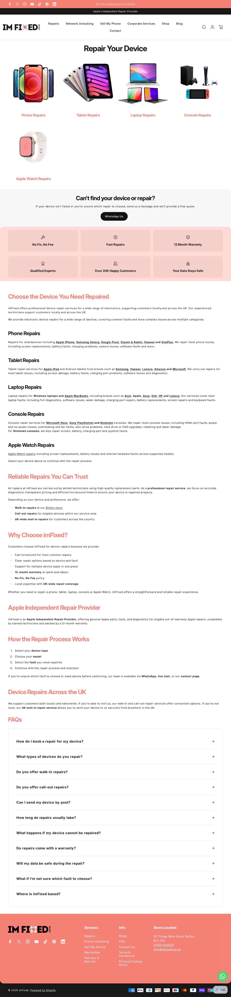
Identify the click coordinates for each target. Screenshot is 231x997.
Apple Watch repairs (22, 453)
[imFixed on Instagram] (24, 4)
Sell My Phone (94, 947)
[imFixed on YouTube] (32, 4)
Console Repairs (197, 115)
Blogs (123, 936)
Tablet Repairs (88, 115)
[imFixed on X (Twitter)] (17, 4)
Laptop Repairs (143, 115)
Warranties (92, 952)
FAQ (122, 941)
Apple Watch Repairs (33, 178)
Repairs (89, 936)
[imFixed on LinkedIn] (54, 4)
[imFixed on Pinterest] (47, 4)
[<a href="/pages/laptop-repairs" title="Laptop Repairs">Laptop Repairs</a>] (143, 83)
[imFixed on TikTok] (39, 4)
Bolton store (54, 507)
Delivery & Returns (91, 959)
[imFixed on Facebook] (9, 4)
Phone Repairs (33, 115)
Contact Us (127, 947)
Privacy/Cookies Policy (130, 963)
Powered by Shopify (43, 990)
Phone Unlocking (96, 941)
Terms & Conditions (127, 954)
